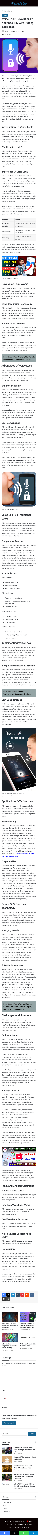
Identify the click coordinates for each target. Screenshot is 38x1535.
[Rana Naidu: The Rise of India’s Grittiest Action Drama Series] (7, 1468)
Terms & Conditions (15, 1527)
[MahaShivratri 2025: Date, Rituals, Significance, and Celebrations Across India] (7, 1477)
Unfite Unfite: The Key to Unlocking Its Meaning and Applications (10, 1325)
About (6, 1524)
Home (5, 11)
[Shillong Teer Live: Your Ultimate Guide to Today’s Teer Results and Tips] (7, 1450)
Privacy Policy (29, 1524)
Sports (5, 1508)
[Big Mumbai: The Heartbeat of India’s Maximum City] (7, 1459)
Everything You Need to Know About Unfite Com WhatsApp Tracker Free (27, 1325)
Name (4, 1390)
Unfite (31, 1521)
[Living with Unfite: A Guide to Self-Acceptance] (19, 3)
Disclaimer (21, 1524)
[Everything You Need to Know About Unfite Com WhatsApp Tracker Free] (28, 1317)
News (10, 11)
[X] (8, 1295)
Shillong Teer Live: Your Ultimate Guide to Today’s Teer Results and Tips (24, 1450)
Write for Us (25, 1527)
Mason (6, 31)
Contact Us (13, 1524)
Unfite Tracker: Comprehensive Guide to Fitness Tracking (9, 1345)
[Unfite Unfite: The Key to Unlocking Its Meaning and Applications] (10, 1317)
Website (4, 1407)
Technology (6, 1511)
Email (4, 1399)
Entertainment (7, 1502)
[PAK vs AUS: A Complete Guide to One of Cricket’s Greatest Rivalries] (7, 1486)
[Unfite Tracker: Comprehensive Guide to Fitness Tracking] (10, 1337)
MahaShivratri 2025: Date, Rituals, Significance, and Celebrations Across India (24, 1476)
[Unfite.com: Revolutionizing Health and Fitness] (28, 1337)
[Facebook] (4, 1295)
